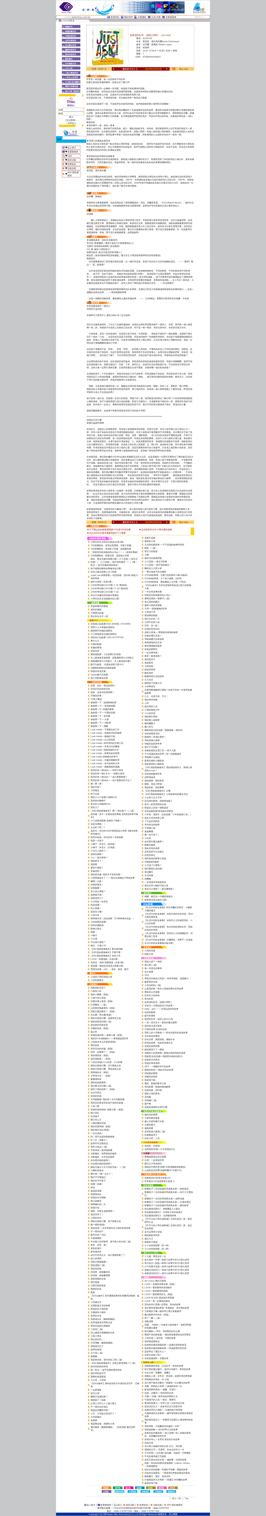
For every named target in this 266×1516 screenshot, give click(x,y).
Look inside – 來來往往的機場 (105, 746)
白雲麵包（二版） (99, 1004)
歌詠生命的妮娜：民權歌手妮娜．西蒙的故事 (166, 1469)
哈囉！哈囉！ (97, 1184)
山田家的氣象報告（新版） (104, 1008)
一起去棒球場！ (152, 652)
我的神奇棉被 (151, 699)
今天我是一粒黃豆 (99, 901)
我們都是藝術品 (152, 1341)
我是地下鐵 (150, 1080)
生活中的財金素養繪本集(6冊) (159, 943)
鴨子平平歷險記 (98, 1177)
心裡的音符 (96, 1217)
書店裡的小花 (151, 706)
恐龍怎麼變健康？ (99, 1261)
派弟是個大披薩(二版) (155, 1131)
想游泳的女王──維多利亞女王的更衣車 (163, 1406)
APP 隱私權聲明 (174, 1505)
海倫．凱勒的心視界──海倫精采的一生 (163, 1386)
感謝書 (94, 864)
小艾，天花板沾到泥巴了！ (104, 1413)
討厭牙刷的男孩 (98, 1285)
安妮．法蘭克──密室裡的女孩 (159, 1393)
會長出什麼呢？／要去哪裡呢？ (160, 889)
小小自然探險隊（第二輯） (157, 1248)
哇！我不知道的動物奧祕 (102, 1136)
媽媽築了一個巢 (98, 1400)
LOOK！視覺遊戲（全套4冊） (105, 959)
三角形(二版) (97, 1329)
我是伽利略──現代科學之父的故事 (161, 1429)
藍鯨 (93, 1292)
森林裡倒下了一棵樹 (154, 1049)
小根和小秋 (96, 991)
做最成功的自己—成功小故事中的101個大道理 (167, 1273)
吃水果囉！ (96, 908)
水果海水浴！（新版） (101, 1075)
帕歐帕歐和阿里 (152, 1235)
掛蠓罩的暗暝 (151, 1076)
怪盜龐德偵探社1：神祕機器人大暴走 (162, 1208)
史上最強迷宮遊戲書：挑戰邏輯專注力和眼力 (112, 657)
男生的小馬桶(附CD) (100, 804)
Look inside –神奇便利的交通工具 (107, 743)
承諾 (93, 1187)
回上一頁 (176, 1498)
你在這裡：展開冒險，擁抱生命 (160, 1039)
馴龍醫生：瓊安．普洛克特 (157, 1476)
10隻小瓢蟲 (96, 699)
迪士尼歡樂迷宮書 (99, 678)
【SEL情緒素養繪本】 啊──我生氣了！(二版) (112, 810)
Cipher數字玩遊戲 (99, 674)
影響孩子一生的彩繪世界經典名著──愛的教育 (167, 1205)
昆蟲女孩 (149, 1442)
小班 (147, 703)
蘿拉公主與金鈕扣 (153, 1163)
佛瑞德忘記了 (97, 1346)
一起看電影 (96, 1389)
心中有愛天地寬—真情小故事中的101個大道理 (167, 1266)
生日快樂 (149, 875)
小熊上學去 (96, 1336)
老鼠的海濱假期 (152, 1063)
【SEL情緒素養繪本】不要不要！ (107, 952)
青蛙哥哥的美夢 (152, 848)
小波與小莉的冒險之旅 (101, 976)
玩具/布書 (156, 17)
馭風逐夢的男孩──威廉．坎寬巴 (160, 1389)
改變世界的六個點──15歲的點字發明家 (163, 1409)
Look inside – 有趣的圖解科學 (105, 760)
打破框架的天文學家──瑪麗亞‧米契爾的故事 (166, 1479)
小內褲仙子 (96, 1302)
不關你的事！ (97, 695)
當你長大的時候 (152, 995)
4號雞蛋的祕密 (152, 861)
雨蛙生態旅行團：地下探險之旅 (106, 1221)
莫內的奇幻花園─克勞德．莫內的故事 (163, 1304)
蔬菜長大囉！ (97, 911)
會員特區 (115, 17)
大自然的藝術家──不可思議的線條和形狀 (164, 544)
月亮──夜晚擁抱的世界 (156, 608)
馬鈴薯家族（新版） (100, 1055)
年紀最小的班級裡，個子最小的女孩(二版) (111, 1241)
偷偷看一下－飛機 (99, 726)
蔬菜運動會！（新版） (101, 1058)
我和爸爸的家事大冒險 (155, 858)
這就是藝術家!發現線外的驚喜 (159, 811)
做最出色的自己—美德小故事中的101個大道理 (167, 1269)
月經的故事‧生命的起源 (156, 1029)
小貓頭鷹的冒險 (98, 1123)
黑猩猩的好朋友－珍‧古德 (157, 1379)
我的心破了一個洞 (153, 961)
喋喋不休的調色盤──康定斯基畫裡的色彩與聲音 (168, 1334)
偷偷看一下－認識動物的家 (104, 702)
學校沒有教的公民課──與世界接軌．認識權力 (167, 978)
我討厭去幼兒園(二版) (101, 1085)
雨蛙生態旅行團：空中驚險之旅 (106, 1065)
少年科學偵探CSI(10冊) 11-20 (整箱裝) (109, 588)
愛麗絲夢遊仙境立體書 (155, 1156)
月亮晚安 (95, 790)
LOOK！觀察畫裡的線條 (156, 1291)
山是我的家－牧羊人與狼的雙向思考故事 (164, 988)
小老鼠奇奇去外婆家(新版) (103, 1041)
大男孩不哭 (150, 612)
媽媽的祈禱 (96, 1289)
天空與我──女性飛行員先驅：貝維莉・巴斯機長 (168, 1453)
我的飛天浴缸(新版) (100, 1129)
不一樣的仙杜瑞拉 (99, 1406)
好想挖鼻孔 (150, 855)
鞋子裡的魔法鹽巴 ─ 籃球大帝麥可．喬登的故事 (167, 1369)
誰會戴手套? (97, 894)
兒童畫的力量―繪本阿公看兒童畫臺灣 (163, 1311)
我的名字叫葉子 (98, 1180)
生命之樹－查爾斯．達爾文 (157, 1372)
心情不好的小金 (152, 622)
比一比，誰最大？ (99, 1140)
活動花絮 (71, 168)
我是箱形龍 (96, 1268)
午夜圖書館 (96, 1238)
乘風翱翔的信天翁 (153, 642)
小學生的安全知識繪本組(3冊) (105, 598)
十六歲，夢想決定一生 (155, 1256)
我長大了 (95, 807)
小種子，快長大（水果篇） (104, 847)
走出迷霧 (149, 971)
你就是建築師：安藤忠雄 (156, 1358)
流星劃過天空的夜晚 (100, 1305)
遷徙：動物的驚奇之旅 (155, 1083)
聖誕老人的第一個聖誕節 (156, 807)
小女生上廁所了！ (99, 850)
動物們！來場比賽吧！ (155, 737)
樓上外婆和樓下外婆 (154, 1121)
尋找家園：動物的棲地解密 (157, 1086)
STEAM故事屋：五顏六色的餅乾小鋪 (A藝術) (166, 575)
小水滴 (94, 938)
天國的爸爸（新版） (100, 1028)
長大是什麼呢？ (98, 891)
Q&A (69, 155)
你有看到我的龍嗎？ (100, 1160)
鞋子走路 (95, 793)
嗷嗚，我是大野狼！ (154, 784)
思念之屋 (95, 1393)
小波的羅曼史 (97, 980)
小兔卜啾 (95, 1106)
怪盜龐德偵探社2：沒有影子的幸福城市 (163, 1212)
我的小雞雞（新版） (100, 994)
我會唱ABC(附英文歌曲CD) (158, 1177)
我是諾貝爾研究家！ (100, 1410)
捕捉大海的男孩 (152, 1093)
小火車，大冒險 (98, 1380)
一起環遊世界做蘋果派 (155, 882)
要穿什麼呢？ (97, 867)
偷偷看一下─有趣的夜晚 (102, 709)
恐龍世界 (95, 651)
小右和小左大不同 (153, 797)
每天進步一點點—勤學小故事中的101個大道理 (167, 1263)
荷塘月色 (95, 1207)
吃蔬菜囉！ (96, 905)
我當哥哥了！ (97, 1214)
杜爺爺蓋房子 (151, 1135)
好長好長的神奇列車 (100, 689)
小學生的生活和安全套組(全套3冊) (107, 542)
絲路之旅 (149, 954)
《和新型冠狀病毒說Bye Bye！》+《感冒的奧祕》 (115, 552)
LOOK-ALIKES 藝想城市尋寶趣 (159, 1297)
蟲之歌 (94, 1031)
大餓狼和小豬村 (98, 1312)
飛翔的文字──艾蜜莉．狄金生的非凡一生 (164, 1449)
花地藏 (148, 1097)
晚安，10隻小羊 (98, 945)
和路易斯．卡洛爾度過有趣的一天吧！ (163, 1426)
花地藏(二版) (151, 1100)
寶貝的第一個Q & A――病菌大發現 (107, 773)
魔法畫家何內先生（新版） (157, 1314)
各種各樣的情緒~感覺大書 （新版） (108, 1109)
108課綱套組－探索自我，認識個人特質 (110, 555)
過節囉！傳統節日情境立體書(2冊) (107, 965)
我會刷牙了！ (97, 861)
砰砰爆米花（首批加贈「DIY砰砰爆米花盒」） (113, 918)
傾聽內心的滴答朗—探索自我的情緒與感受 (165, 1053)
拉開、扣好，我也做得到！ (104, 685)
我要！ (94, 932)
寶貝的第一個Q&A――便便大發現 (107, 770)
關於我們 (128, 17)
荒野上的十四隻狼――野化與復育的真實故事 (166, 1032)
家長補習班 (96, 1251)
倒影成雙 (149, 1321)
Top (186, 1498)
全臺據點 (142, 17)
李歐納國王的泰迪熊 (154, 639)
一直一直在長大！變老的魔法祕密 (161, 1022)
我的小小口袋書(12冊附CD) (104, 797)
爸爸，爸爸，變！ (99, 1245)
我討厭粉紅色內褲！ (154, 868)
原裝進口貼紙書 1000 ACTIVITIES (107, 637)
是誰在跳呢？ (97, 854)
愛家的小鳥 (150, 541)
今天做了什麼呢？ (153, 865)
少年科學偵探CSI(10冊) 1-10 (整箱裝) (109, 585)
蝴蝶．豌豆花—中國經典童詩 (159, 896)
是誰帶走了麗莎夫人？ (155, 1351)
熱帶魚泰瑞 (96, 1349)
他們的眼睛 (150, 1012)
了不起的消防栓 (152, 821)
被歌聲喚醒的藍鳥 (153, 645)
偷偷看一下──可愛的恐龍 (103, 712)
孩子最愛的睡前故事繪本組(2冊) (106, 568)
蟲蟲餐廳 (149, 831)
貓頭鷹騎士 (150, 723)
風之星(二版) (151, 965)
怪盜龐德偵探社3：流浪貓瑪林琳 (160, 1215)
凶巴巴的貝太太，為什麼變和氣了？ (108, 1255)
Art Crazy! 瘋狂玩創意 (155, 1280)
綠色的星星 (150, 669)
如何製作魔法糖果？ (154, 841)
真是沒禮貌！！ (98, 824)
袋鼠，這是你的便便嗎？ (102, 692)
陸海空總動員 (97, 925)
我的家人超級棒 (152, 720)
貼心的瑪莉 (96, 1258)
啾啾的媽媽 (150, 845)
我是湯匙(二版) (98, 1265)
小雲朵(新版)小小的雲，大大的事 (106, 1062)
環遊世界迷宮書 (98, 671)
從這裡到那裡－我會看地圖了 (159, 801)
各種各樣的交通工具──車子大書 (160, 750)
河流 (147, 975)
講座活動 (71, 160)
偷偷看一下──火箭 (100, 719)
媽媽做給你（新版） (100, 1072)
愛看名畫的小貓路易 (154, 760)
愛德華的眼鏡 (151, 615)
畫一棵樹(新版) (98, 1224)
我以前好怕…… (98, 1339)
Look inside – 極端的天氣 (103, 736)
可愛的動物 (96, 644)
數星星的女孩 (151, 981)
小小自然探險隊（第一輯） (157, 1245)
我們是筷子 (150, 659)
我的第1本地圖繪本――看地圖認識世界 (109, 1038)
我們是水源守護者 (153, 1025)
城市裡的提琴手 (98, 1373)
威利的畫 (149, 1128)
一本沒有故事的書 (153, 591)
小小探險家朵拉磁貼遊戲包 (104, 634)
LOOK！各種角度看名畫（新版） (160, 1284)
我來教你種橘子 (98, 800)
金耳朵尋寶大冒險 (153, 1231)
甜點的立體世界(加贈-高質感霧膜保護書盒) (165, 1167)
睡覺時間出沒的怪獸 (154, 676)
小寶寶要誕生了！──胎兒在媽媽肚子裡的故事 (113, 877)
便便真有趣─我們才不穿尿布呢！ (106, 874)
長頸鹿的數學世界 (153, 773)
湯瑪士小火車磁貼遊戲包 (102, 627)
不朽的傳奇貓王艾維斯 (155, 1456)
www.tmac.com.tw (81, 17)
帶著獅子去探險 (152, 757)
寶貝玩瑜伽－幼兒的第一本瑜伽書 (107, 837)
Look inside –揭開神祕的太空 (105, 749)
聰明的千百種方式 (153, 683)
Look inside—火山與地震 (103, 739)
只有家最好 (96, 1417)
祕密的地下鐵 (151, 1483)
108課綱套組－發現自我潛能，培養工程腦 (111, 545)
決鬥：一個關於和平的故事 (157, 1066)
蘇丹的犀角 (150, 1015)
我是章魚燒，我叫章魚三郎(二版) (106, 1359)
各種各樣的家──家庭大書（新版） (107, 1035)
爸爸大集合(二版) (99, 1146)
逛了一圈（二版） (153, 1318)
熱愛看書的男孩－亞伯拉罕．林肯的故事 (164, 1365)
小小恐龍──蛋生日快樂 (156, 561)
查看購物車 (171, 17)
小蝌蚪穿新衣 (97, 1170)
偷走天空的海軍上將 (154, 817)
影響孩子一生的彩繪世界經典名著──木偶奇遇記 (168, 1202)
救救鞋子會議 (151, 1242)
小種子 (94, 935)
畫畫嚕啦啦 (96, 1079)
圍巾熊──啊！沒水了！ (102, 1173)
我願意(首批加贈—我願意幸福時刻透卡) (164, 1056)
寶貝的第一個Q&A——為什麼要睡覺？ (109, 777)
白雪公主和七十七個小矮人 (104, 1403)
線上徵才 (71, 147)
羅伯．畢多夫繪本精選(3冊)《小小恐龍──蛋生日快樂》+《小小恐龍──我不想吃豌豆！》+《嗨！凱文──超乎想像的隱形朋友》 (114, 562)
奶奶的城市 (96, 1248)
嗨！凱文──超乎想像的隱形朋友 (106, 1369)
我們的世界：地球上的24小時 (159, 1019)
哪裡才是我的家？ (99, 1396)
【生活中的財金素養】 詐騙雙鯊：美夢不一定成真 (169, 939)
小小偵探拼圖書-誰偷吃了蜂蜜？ (106, 820)
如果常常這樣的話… (100, 1143)
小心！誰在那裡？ (99, 857)
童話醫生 (149, 872)
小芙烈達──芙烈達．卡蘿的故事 (160, 1338)
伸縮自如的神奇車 (153, 743)
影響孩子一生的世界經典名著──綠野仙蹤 (164, 1198)
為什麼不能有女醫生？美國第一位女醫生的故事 (167, 1382)
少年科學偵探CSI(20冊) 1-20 (105, 591)
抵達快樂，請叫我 (153, 1090)
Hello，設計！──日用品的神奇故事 (161, 1009)
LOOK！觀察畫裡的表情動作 (158, 1287)
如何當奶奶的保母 (99, 1366)
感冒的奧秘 (96, 609)
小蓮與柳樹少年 (152, 709)
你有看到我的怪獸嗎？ (101, 1163)
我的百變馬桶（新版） (101, 1126)
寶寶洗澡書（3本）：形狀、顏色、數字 (110, 969)
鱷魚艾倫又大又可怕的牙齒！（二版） (109, 1167)
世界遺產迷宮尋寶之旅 (101, 1322)
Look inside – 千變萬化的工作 (105, 729)
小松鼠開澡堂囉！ (99, 921)
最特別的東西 (151, 1114)
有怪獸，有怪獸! (152, 1145)
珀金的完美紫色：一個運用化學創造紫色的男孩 (167, 1473)
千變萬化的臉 (97, 613)
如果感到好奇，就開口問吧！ (159, 1002)
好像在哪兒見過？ (153, 635)
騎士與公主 (96, 1119)
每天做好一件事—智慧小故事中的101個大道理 (167, 1259)
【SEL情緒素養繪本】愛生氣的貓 (107, 949)
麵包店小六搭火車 (153, 568)
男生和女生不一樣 (99, 616)
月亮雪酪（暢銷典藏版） (102, 1342)
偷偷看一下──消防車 (101, 722)
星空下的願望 (151, 551)
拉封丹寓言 (96, 1092)
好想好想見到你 (152, 629)
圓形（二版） (151, 548)
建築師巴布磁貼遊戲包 (101, 630)
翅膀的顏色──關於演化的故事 (159, 1069)
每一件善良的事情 (153, 968)
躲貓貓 (94, 1356)
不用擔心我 (150, 828)
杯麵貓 (148, 878)
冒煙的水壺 (96, 1315)
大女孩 (148, 838)
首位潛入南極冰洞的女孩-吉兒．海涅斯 (163, 1446)
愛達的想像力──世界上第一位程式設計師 (164, 1403)
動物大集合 (96, 928)
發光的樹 (149, 998)
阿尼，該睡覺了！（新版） (104, 1052)
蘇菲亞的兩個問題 (153, 558)
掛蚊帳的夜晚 (151, 1073)
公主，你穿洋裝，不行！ (156, 696)
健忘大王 (149, 1238)
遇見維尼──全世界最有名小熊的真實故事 (110, 1228)
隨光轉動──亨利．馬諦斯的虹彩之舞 (162, 1331)
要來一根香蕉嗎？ (153, 656)
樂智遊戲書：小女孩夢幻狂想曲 (106, 654)
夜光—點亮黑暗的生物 (155, 804)
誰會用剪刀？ (97, 898)
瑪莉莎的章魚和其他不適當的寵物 (107, 1102)
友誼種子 (95, 1116)
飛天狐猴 (95, 1282)
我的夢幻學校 (151, 716)
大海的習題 (150, 950)
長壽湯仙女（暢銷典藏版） (104, 1319)
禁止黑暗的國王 (152, 601)
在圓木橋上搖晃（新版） (102, 1001)
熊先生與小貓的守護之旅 (156, 885)
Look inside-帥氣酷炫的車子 (104, 756)
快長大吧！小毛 (152, 1138)
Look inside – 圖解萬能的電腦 (105, 766)
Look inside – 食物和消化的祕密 (106, 733)
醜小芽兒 (149, 726)
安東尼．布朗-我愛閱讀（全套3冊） (108, 962)
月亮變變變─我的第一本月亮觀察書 (108, 1099)
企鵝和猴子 (150, 1124)
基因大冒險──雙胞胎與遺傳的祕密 (161, 632)
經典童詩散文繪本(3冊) (156, 899)
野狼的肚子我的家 (99, 1309)
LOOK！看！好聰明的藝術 (157, 1301)
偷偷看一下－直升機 (100, 716)
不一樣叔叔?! (97, 1231)
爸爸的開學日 (151, 649)
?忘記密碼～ (71, 120)
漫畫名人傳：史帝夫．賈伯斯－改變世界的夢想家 (168, 1376)
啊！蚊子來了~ (152, 834)
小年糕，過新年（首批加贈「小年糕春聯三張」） (168, 814)
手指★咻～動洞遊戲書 (101, 1150)
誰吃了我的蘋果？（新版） (104, 1089)
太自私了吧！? (98, 827)
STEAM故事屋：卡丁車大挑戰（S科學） (164, 578)
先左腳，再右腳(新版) (101, 1014)
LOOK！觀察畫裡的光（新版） (159, 1294)
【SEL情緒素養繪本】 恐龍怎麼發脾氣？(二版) (113, 1363)
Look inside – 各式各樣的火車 (105, 763)
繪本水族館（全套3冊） (102, 581)
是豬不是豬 (150, 537)
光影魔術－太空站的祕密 (102, 1157)
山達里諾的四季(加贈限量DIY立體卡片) (163, 1170)
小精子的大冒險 (98, 997)
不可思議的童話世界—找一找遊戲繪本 (163, 753)
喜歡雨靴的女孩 (98, 1278)
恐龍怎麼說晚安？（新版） (104, 1011)
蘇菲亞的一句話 (98, 1234)
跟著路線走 (96, 1194)
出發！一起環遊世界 (154, 1160)
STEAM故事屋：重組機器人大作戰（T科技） (166, 581)
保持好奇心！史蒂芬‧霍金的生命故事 (162, 1439)
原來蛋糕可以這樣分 (154, 851)
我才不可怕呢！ (152, 747)
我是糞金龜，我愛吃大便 (102, 1423)
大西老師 (149, 666)
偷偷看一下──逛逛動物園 (103, 705)
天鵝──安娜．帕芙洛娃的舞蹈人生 (161, 1396)
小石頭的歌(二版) (153, 985)
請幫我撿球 (150, 777)
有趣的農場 (96, 647)
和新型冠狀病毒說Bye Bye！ (158, 595)
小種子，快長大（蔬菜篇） (104, 844)
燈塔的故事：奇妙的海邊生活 (159, 1042)
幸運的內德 (96, 1096)
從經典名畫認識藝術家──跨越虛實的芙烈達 (165, 1348)
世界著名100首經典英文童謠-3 (159, 1181)
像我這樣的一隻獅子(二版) (157, 598)
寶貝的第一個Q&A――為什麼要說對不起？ (111, 780)
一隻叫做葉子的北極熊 (155, 571)
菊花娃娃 (95, 1045)
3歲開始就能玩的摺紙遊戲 (103, 667)
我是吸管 (149, 662)
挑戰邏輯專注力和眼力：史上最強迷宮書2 (111, 661)
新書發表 (71, 164)
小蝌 (147, 554)
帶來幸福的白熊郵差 (100, 1325)
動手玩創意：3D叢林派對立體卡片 (107, 664)
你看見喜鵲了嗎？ (153, 1355)
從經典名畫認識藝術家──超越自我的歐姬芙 (165, 1344)
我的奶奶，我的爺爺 (154, 787)
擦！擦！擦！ (97, 783)
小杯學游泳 (150, 686)
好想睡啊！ (96, 888)
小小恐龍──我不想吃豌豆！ (158, 565)
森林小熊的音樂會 (153, 605)
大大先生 (149, 679)
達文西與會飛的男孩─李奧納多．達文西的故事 (167, 1307)
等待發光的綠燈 (152, 824)
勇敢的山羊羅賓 (152, 992)
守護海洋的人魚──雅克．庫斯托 (160, 1399)
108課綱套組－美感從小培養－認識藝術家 (111, 548)
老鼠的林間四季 (152, 1046)
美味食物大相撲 (152, 740)
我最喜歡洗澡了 (98, 987)
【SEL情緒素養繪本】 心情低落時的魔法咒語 (166, 794)
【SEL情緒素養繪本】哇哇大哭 (105, 955)
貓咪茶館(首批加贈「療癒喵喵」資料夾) (164, 730)
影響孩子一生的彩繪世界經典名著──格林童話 (167, 1188)
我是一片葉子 (97, 840)
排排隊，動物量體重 (100, 1275)
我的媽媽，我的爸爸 (154, 780)
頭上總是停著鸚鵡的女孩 (102, 1332)
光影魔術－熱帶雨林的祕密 (104, 1153)
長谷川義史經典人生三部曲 (104, 571)
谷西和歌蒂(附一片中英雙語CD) (160, 1149)
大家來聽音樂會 (152, 1118)
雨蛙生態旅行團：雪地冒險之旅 (106, 1069)
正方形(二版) (97, 1353)
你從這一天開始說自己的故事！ (160, 1005)
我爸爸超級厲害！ (99, 1082)
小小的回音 (150, 713)
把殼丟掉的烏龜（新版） (102, 1048)
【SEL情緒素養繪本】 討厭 (158, 790)
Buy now (183, 69)
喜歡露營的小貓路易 (154, 764)
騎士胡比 (95, 1113)
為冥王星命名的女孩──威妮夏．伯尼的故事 (165, 1459)
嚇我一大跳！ (97, 881)
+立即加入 (71, 123)
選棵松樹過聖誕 (98, 1376)
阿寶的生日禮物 (98, 1197)
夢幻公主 (95, 640)
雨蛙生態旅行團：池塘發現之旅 (106, 1018)
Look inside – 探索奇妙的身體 (105, 753)
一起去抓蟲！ (97, 1133)
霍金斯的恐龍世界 (99, 1025)
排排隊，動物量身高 (100, 1272)
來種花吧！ (96, 871)
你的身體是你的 (152, 733)
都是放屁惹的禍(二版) (101, 1021)
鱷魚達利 (149, 673)
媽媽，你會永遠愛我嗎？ (102, 1211)
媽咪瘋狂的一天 (98, 1204)
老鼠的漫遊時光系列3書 (156, 1107)
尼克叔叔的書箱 (152, 1036)
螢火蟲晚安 (96, 1201)
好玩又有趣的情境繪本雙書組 (105, 595)
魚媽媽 (94, 1420)
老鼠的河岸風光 (152, 1059)
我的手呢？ (96, 787)
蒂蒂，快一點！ (152, 625)
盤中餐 (148, 1103)
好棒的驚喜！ (97, 884)
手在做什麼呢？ (98, 942)
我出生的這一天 (152, 618)
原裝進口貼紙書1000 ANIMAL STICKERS (111, 623)
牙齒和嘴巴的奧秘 (99, 606)
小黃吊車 (95, 915)
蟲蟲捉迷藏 (96, 1190)
